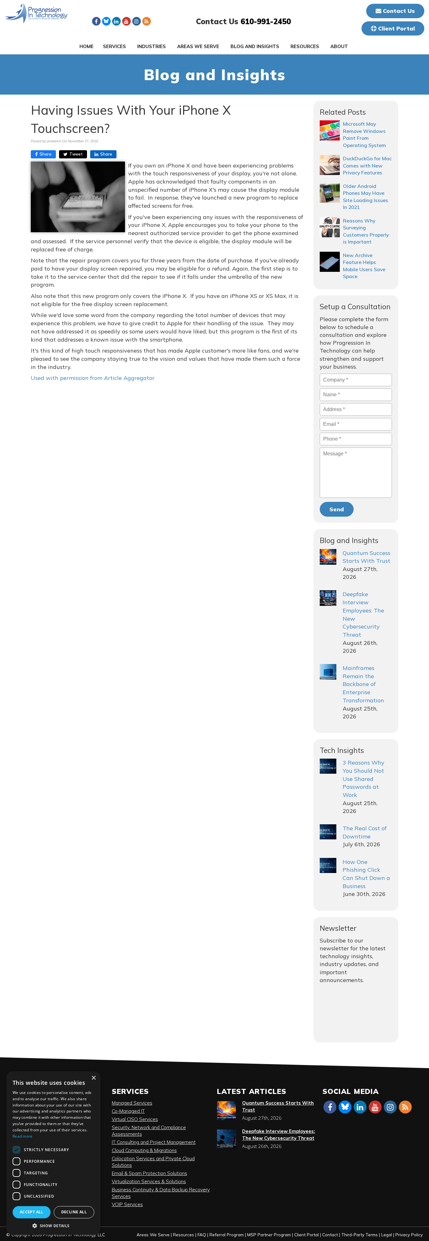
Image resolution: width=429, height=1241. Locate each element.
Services (114, 46)
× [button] (93, 1078)
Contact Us (398, 10)
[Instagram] (136, 21)
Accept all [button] (31, 1212)
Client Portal (396, 28)
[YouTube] (126, 21)
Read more (23, 1136)
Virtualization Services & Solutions (149, 1181)
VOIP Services (127, 1204)
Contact (330, 1234)
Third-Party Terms (359, 1234)
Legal (386, 1234)
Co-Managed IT (128, 1111)
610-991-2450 (266, 21)
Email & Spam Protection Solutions (149, 1173)
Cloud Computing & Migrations (144, 1150)
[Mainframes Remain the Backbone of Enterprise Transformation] (328, 672)
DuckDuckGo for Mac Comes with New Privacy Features (367, 165)
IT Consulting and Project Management (154, 1142)
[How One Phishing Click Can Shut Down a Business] (328, 865)
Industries (151, 46)
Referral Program (226, 1234)
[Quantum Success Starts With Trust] (328, 557)
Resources (305, 46)
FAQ (202, 1234)
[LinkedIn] (116, 21)
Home (86, 46)
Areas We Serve (198, 46)
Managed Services (132, 1103)
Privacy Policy (409, 1234)
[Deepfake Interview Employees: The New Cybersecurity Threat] (328, 598)
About (339, 46)
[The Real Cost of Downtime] (328, 831)
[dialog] (53, 1153)
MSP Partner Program (269, 1234)
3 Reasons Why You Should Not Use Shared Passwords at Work (363, 779)
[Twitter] (106, 21)
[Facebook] (96, 21)
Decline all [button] (74, 1212)
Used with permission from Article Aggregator (93, 378)
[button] (53, 1225)
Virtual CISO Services (135, 1119)
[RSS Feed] (146, 21)
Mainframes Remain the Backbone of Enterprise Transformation (363, 684)
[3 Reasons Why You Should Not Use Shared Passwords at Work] (328, 766)
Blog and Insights (255, 46)
